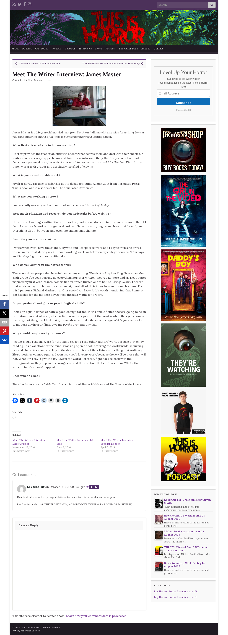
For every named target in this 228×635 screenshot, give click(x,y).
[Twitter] (20, 4)
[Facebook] (24, 4)
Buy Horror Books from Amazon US (175, 597)
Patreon (110, 48)
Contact (158, 48)
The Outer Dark (128, 48)
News (98, 48)
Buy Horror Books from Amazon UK (176, 591)
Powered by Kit (183, 109)
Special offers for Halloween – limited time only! (111, 63)
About (15, 48)
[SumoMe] (4, 339)
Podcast (27, 48)
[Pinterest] (4, 330)
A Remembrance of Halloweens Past (40, 63)
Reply (94, 487)
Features (70, 48)
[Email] (4, 322)
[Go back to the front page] (114, 27)
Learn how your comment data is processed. (96, 616)
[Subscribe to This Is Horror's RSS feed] (14, 4)
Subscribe (183, 102)
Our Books (41, 48)
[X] (4, 313)
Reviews (56, 48)
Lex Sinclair (36, 487)
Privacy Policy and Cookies (26, 630)
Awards (145, 48)
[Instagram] (29, 4)
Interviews (85, 48)
